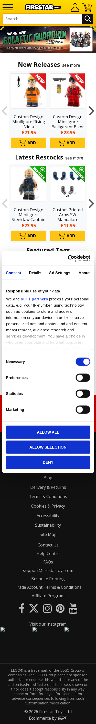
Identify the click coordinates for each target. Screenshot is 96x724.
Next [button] (91, 110)
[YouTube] (73, 608)
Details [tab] (35, 272)
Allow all (48, 432)
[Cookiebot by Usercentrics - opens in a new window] (68, 258)
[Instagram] (47, 608)
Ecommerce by (43, 718)
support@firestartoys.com (48, 570)
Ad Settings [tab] (59, 272)
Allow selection (48, 447)
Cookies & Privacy (48, 506)
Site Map (48, 534)
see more (71, 65)
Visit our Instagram (48, 624)
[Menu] (8, 7)
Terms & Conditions (48, 496)
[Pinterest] (60, 608)
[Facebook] (22, 608)
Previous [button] (4, 110)
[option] (48, 39)
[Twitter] (34, 608)
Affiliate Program (48, 596)
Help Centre (48, 553)
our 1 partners (34, 299)
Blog (48, 478)
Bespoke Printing (48, 579)
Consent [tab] (13, 272)
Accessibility (48, 515)
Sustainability (48, 525)
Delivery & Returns (48, 487)
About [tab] (84, 272)
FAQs (48, 562)
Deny (48, 462)
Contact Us (48, 545)
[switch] (83, 377)
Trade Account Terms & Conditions (48, 587)
